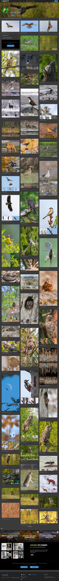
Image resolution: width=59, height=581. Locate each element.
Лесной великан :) (5, 118)
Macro (12, 12)
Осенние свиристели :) (25, 154)
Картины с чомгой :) (43, 51)
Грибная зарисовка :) (5, 451)
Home (3, 18)
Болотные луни (4, 192)
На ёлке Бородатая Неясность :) (45, 508)
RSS (2, 528)
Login (52, 1)
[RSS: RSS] (1, 528)
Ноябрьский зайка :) (24, 491)
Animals (15, 12)
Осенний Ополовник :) (43, 524)
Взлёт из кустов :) (24, 461)
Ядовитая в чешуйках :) (6, 283)
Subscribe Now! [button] (11, 45)
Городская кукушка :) (24, 223)
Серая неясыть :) (43, 345)
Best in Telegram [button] (35, 567)
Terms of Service (17, 577)
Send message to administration (48, 576)
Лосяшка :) (4, 137)
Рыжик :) (41, 493)
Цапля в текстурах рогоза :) (44, 385)
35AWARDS (25, 15)
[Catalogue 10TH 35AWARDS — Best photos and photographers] (12, 550)
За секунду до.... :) (24, 506)
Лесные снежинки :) (43, 120)
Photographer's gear (5, 35)
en (44, 575)
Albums (16, 15)
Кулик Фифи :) (42, 196)
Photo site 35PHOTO (5, 574)
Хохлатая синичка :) (24, 256)
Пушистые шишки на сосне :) (26, 367)
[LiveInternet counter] (4, 576)
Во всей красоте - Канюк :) (44, 32)
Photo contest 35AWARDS (5, 575)
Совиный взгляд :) (24, 271)
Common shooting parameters (7, 37)
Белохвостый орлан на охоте (7, 221)
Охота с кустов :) (24, 442)
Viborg (19, 11)
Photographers (6, 18)
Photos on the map (24, 576)
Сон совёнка (42, 82)
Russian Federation (15, 11)
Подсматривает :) (43, 418)
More (32, 555)
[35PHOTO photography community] (5, 1)
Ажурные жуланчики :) (43, 235)
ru (46, 575)
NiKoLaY (19, 18)
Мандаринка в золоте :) (6, 173)
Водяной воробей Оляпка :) (44, 101)
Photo (13, 15)
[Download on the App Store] (25, 574)
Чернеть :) (22, 70)
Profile (20, 15)
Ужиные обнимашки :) (5, 353)
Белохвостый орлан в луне (6, 412)
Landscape (18, 12)
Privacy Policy (13, 577)
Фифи (22, 290)
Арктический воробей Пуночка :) (45, 139)
